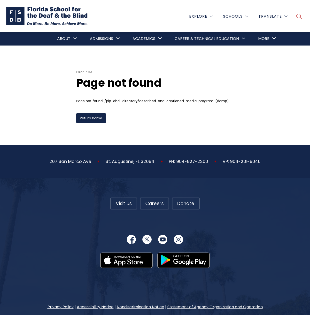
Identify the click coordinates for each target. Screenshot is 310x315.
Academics (143, 38)
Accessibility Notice (95, 307)
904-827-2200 (192, 161)
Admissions (101, 38)
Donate (185, 203)
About (63, 38)
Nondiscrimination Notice (140, 307)
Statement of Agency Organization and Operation (215, 307)
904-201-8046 (245, 161)
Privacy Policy (60, 307)
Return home (91, 118)
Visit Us (124, 203)
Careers (154, 203)
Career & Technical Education (207, 38)
